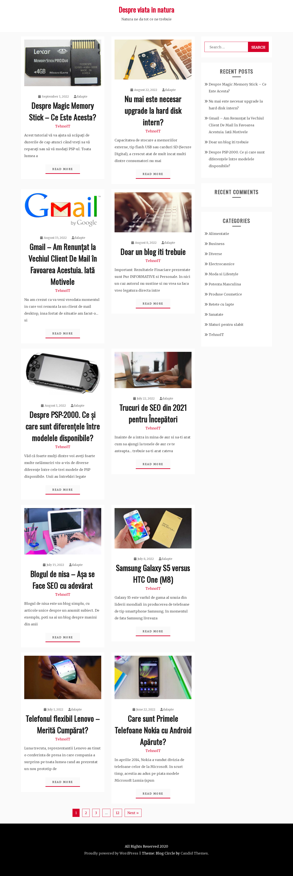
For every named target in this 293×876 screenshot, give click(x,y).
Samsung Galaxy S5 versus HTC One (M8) (153, 573)
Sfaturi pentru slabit (226, 324)
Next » (133, 813)
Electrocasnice (221, 264)
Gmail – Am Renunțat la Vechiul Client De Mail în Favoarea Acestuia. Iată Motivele (63, 264)
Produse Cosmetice (225, 294)
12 (117, 813)
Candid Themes (194, 853)
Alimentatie (219, 233)
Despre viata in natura (146, 9)
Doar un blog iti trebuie (153, 251)
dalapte (81, 96)
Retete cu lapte (221, 304)
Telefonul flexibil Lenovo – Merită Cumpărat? (63, 723)
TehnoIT (62, 126)
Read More (62, 169)
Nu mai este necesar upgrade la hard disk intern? (153, 110)
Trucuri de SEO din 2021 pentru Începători (153, 412)
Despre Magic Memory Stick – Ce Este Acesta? (62, 111)
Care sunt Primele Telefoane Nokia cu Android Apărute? (153, 729)
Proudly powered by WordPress (111, 853)
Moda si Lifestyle (223, 274)
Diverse (215, 254)
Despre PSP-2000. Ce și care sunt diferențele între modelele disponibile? (63, 426)
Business (217, 244)
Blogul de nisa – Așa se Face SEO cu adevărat (62, 579)
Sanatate (216, 314)
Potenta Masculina (225, 284)
